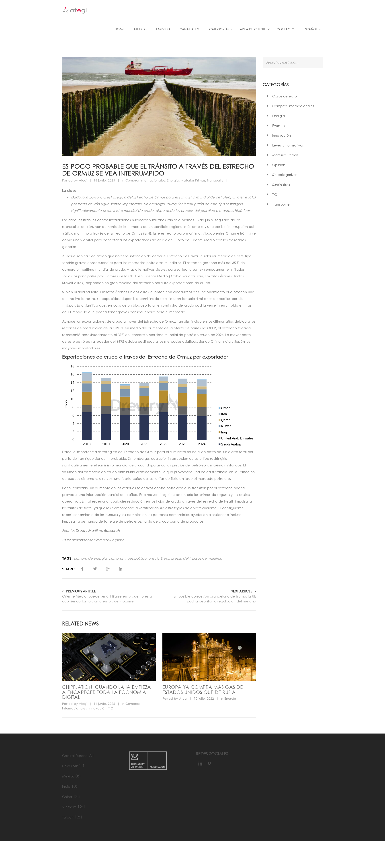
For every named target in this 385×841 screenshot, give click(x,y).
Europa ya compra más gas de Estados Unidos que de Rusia (202, 689)
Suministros (281, 185)
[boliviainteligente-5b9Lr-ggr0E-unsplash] (109, 657)
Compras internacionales (145, 180)
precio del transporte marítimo (196, 558)
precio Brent (158, 558)
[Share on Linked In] (120, 569)
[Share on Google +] (107, 569)
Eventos (278, 126)
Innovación (97, 708)
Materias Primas (193, 180)
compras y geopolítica (127, 558)
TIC (110, 708)
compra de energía (90, 558)
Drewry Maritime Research (98, 530)
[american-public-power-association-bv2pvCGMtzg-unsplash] (209, 657)
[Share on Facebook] (82, 569)
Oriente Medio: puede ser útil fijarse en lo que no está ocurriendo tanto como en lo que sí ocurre (107, 598)
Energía (173, 180)
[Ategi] (96, 9)
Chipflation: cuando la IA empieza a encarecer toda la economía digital (106, 692)
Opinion (278, 165)
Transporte (215, 180)
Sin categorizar (284, 175)
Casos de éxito (284, 96)
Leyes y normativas (288, 145)
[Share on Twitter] (95, 569)
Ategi (83, 180)
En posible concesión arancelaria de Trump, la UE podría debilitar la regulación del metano (215, 598)
